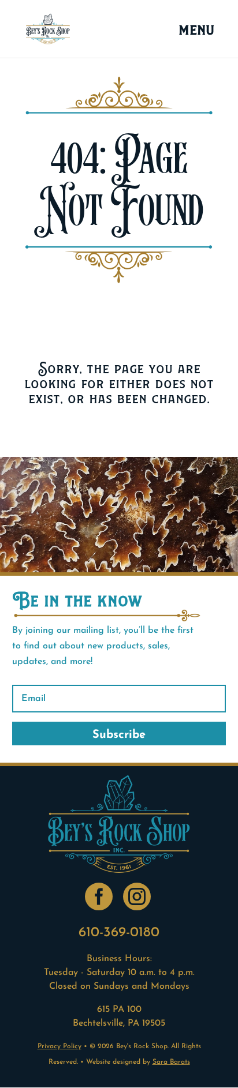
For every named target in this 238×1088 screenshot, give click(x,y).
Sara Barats (171, 1062)
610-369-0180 (119, 933)
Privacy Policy (59, 1046)
